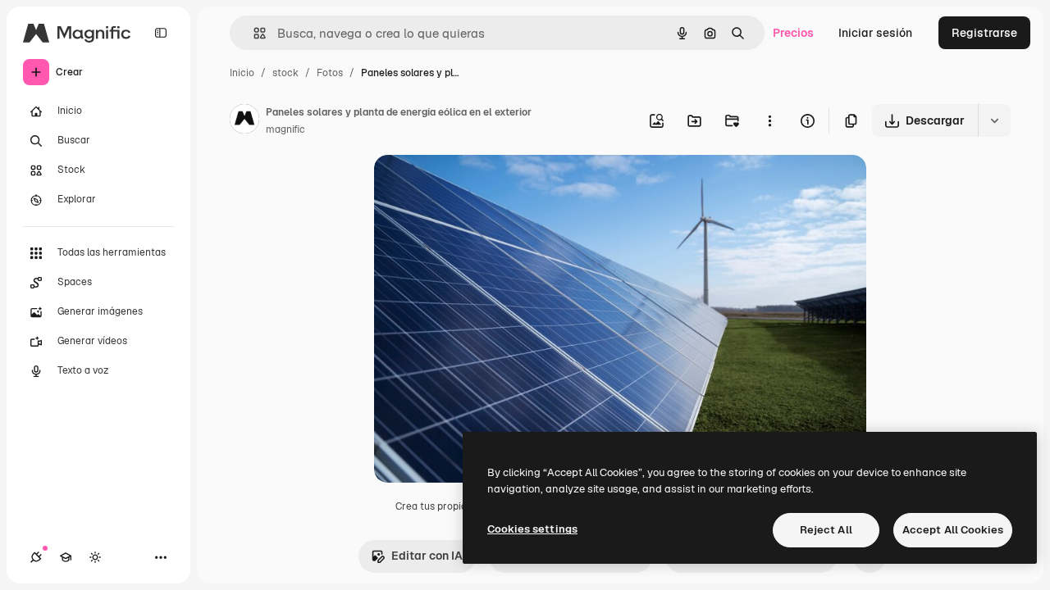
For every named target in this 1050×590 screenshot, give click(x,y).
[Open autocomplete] (253, 33)
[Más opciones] (769, 120)
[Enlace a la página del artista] (244, 121)
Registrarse (984, 32)
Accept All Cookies (952, 530)
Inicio (242, 72)
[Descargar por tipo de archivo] (994, 120)
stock (285, 72)
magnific (285, 129)
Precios (793, 32)
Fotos (330, 72)
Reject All (826, 530)
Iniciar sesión (875, 32)
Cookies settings (532, 529)
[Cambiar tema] (95, 557)
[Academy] (65, 557)
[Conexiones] (36, 557)
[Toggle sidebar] (161, 33)
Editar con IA (427, 555)
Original (479, 186)
